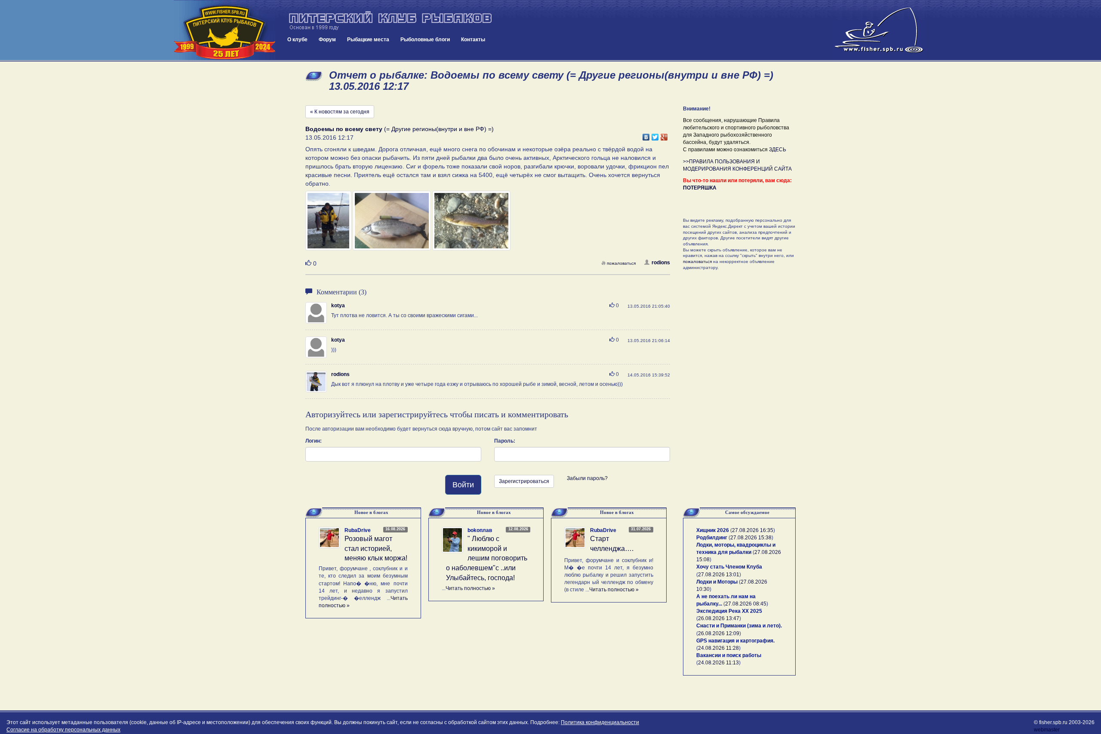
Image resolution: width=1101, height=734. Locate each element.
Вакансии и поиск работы (728, 655)
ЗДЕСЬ (777, 150)
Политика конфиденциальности (600, 722)
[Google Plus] (664, 135)
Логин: (313, 441)
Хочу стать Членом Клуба (729, 567)
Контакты (473, 40)
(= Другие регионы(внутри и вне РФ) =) (399, 128)
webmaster (1047, 730)
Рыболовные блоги (425, 40)
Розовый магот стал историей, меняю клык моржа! (375, 548)
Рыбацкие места (368, 40)
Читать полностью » (470, 588)
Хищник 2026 (712, 530)
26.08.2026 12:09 (718, 633)
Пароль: (504, 441)
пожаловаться (621, 263)
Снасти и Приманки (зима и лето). (739, 626)
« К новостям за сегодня (339, 112)
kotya (338, 306)
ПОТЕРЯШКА (700, 188)
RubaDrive (357, 530)
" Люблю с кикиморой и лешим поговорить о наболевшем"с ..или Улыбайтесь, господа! (486, 558)
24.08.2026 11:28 (718, 648)
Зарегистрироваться (524, 481)
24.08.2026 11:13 (718, 663)
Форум (327, 40)
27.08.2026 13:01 (718, 575)
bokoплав (479, 530)
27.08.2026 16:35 (752, 530)
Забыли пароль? (587, 478)
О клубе (297, 40)
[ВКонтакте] (646, 135)
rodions (661, 263)
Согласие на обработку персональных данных (63, 730)
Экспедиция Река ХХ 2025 (729, 611)
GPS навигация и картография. (735, 641)
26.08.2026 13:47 (718, 618)
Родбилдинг (711, 538)
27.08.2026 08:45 (745, 604)
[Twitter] (655, 135)
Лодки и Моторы (717, 582)
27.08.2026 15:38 (751, 538)
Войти (463, 484)
